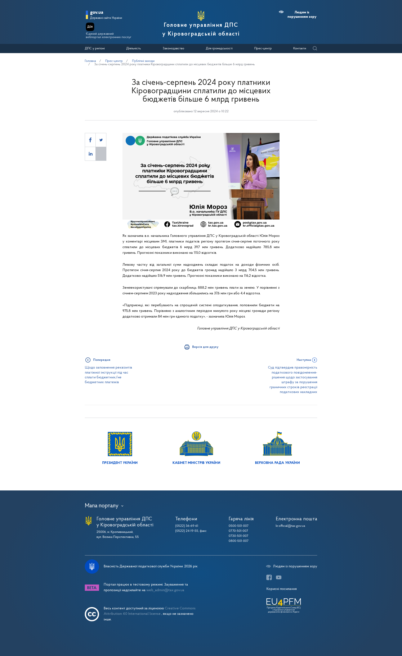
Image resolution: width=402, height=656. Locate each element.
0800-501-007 (239, 541)
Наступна (304, 360)
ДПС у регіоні (95, 48)
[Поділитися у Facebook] (90, 140)
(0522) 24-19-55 (186, 531)
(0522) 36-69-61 (186, 526)
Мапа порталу (102, 506)
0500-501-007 (239, 526)
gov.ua (96, 12)
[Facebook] (269, 577)
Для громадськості (219, 48)
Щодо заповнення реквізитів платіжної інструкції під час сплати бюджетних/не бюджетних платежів (108, 375)
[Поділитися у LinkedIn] (90, 154)
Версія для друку (205, 347)
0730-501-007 (238, 536)
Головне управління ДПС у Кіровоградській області (201, 29)
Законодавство (173, 48)
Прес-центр (263, 48)
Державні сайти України (106, 18)
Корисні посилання (281, 589)
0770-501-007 (238, 531)
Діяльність (133, 48)
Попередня (101, 360)
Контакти (299, 48)
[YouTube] (278, 577)
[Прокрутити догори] (381, 639)
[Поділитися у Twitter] (101, 140)
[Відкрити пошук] (314, 48)
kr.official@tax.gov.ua (290, 526)
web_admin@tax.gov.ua (165, 590)
